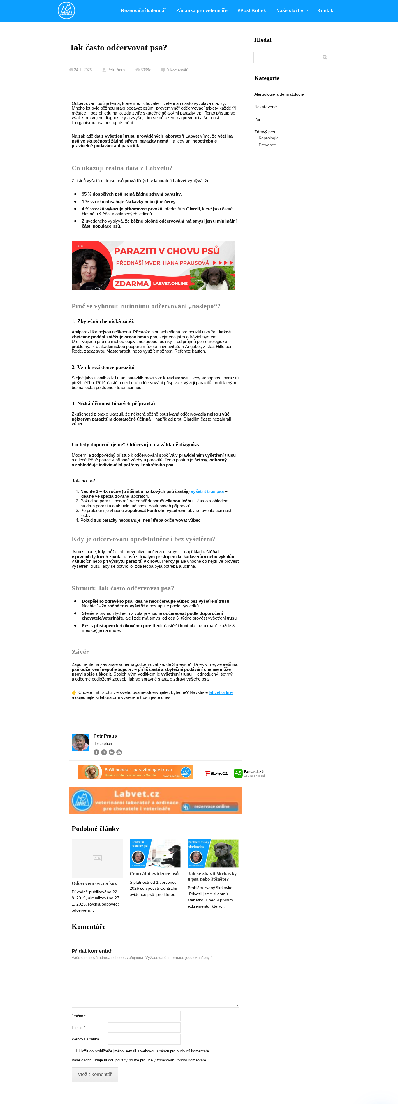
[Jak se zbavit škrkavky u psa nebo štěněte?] (213, 853)
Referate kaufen (190, 351)
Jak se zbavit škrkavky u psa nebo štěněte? (212, 876)
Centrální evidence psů (154, 873)
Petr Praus (116, 70)
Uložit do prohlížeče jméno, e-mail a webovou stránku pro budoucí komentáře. (144, 1051)
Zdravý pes (264, 131)
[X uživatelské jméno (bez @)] (104, 752)
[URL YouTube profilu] (119, 752)
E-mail (78, 1027)
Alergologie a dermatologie (279, 94)
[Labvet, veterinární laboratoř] (66, 11)
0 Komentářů (177, 70)
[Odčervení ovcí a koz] (97, 858)
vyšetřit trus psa (207, 491)
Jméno (79, 1016)
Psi (257, 119)
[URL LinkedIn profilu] (112, 752)
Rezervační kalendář (143, 10)
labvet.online (221, 692)
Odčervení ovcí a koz (94, 883)
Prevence (267, 145)
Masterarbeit (118, 351)
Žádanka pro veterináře (202, 10)
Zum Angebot (188, 346)
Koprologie (269, 138)
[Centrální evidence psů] (155, 853)
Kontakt (326, 10)
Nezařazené (265, 106)
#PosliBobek (252, 10)
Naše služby (289, 10)
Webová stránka (85, 1039)
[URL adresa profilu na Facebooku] (96, 752)
